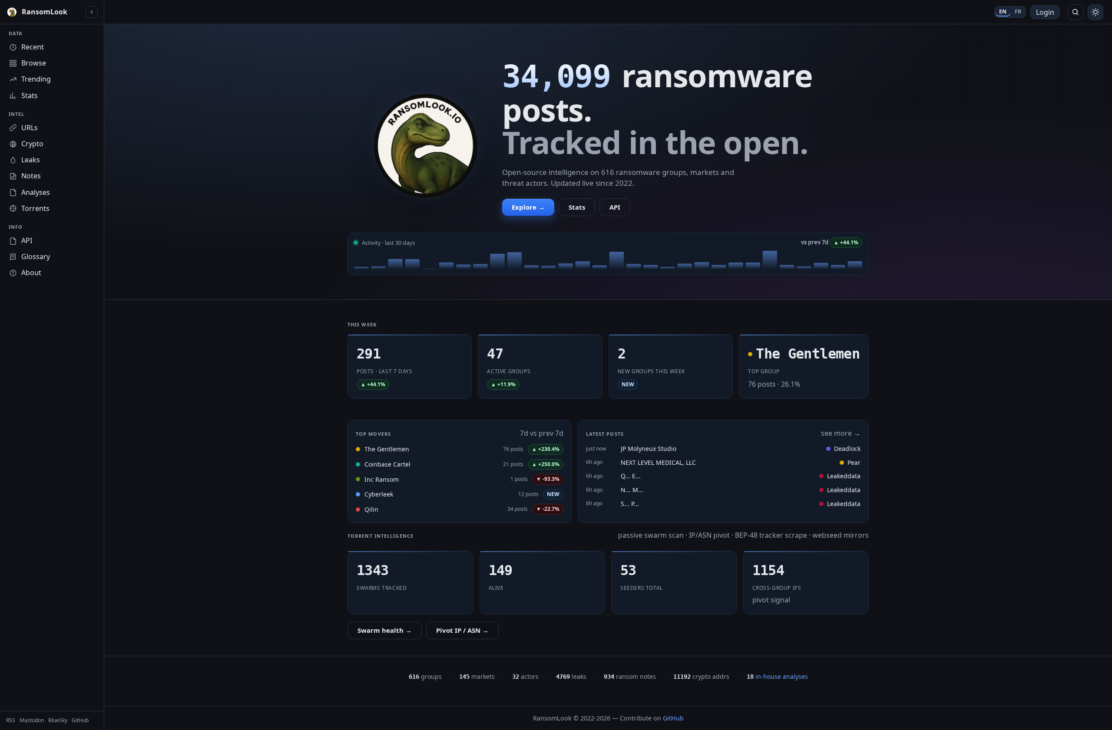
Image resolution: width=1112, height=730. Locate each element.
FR (1018, 11)
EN (1003, 11)
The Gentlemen (386, 449)
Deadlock (847, 448)
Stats (577, 207)
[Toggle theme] (1095, 12)
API (614, 207)
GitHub (673, 718)
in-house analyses (777, 676)
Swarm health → (384, 630)
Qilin (371, 509)
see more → (840, 433)
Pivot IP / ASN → (462, 630)
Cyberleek (378, 494)
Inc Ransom (381, 479)
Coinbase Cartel (387, 464)
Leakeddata (843, 476)
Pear (853, 462)
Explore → (528, 207)
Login (1045, 12)
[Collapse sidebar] (92, 12)
